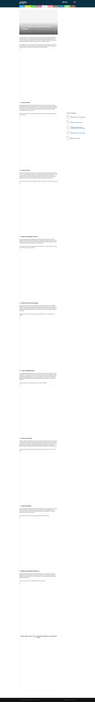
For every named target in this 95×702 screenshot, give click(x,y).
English (75, 2)
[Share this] (34, 693)
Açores (30, 31)
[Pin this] (42, 693)
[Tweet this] (37, 693)
